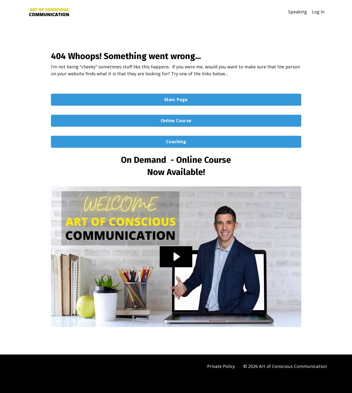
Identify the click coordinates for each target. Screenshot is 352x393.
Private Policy (221, 366)
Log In (318, 12)
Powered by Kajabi (312, 380)
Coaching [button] (176, 141)
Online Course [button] (176, 120)
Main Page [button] (175, 99)
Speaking (297, 12)
